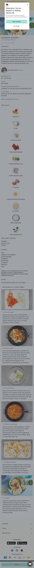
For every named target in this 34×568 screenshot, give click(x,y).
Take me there (16, 21)
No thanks (17, 26)
